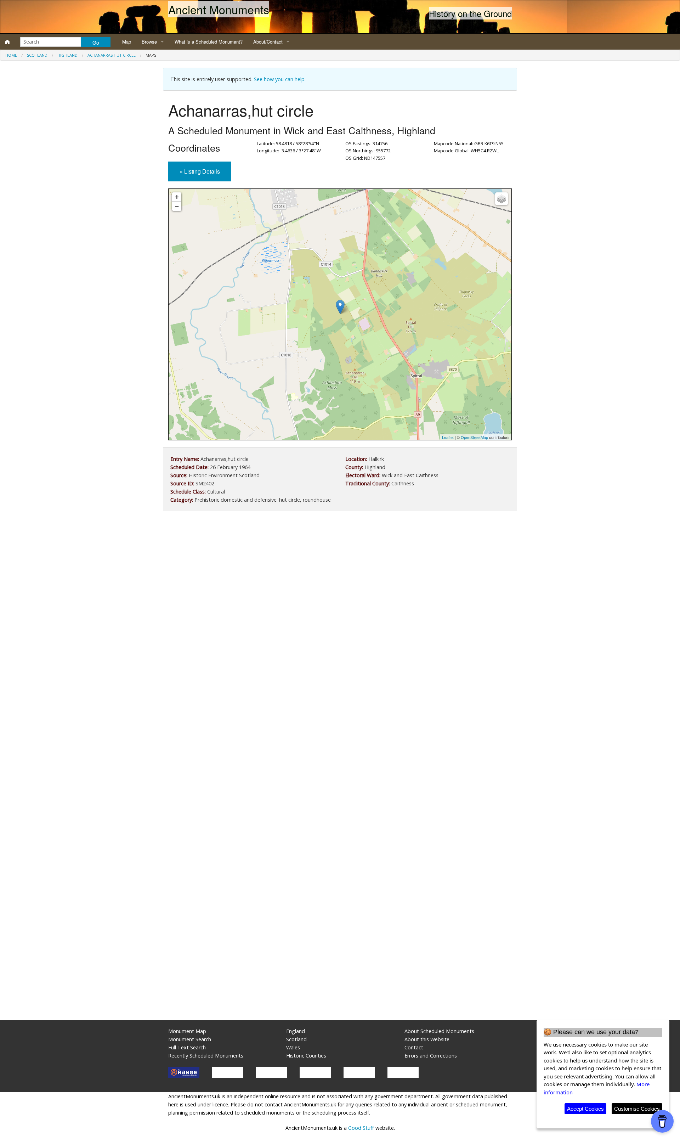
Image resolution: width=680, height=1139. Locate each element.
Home (11, 55)
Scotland (37, 55)
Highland (67, 55)
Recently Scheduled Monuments (205, 1055)
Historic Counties (306, 1055)
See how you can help (279, 79)
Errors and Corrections (430, 1055)
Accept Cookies (585, 1109)
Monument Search (189, 1039)
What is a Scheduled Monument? (209, 41)
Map (126, 41)
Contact (413, 1047)
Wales (293, 1047)
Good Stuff (361, 1127)
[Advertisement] (340, 575)
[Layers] (501, 198)
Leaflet (448, 437)
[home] (7, 42)
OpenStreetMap (474, 437)
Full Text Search (187, 1047)
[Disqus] (340, 728)
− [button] (177, 206)
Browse (149, 41)
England (295, 1031)
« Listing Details (200, 171)
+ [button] (177, 197)
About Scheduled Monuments (439, 1031)
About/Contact (268, 41)
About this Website (426, 1039)
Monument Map (187, 1031)
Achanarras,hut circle (111, 55)
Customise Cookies (637, 1109)
